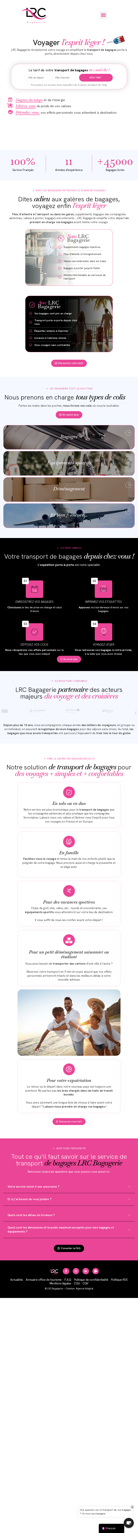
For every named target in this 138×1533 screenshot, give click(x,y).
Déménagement (69, 489)
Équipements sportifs (69, 463)
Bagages (69, 436)
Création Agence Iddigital (79, 1288)
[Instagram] (76, 1271)
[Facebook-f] (66, 1271)
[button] (104, 15)
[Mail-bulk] (95, 1271)
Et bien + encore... (69, 515)
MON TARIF (95, 77)
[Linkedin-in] (85, 1271)
